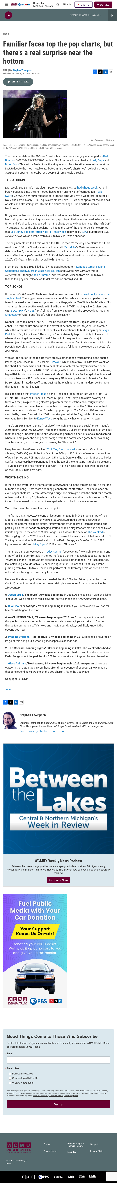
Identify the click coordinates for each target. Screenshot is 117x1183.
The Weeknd (95, 532)
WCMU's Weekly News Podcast (58, 861)
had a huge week (87, 187)
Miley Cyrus (40, 544)
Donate (104, 4)
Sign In (67, 4)
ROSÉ (31, 310)
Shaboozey (12, 314)
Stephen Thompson (22, 70)
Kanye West (44, 418)
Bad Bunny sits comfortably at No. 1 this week (38, 231)
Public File (71, 1152)
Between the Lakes (22, 1073)
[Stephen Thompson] (10, 720)
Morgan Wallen (37, 270)
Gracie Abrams (41, 275)
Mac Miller (70, 247)
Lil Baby (22, 270)
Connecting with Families (25, 1078)
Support (94, 1144)
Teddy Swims (53, 551)
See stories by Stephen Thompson (42, 731)
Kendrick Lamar (85, 266)
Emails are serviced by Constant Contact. (48, 1095)
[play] (8, 15)
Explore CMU (96, 1151)
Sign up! (58, 1104)
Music (6, 33)
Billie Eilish (53, 270)
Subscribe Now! (58, 880)
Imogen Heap (38, 393)
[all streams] (112, 15)
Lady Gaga (98, 160)
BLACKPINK (18, 310)
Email (10, 1053)
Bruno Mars (12, 164)
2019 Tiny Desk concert (60, 449)
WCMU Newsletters (23, 1082)
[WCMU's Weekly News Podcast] (58, 799)
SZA (84, 231)
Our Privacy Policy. (71, 1095)
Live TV (84, 4)
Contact (47, 1144)
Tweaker (55, 362)
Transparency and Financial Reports (75, 1144)
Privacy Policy (50, 1151)
